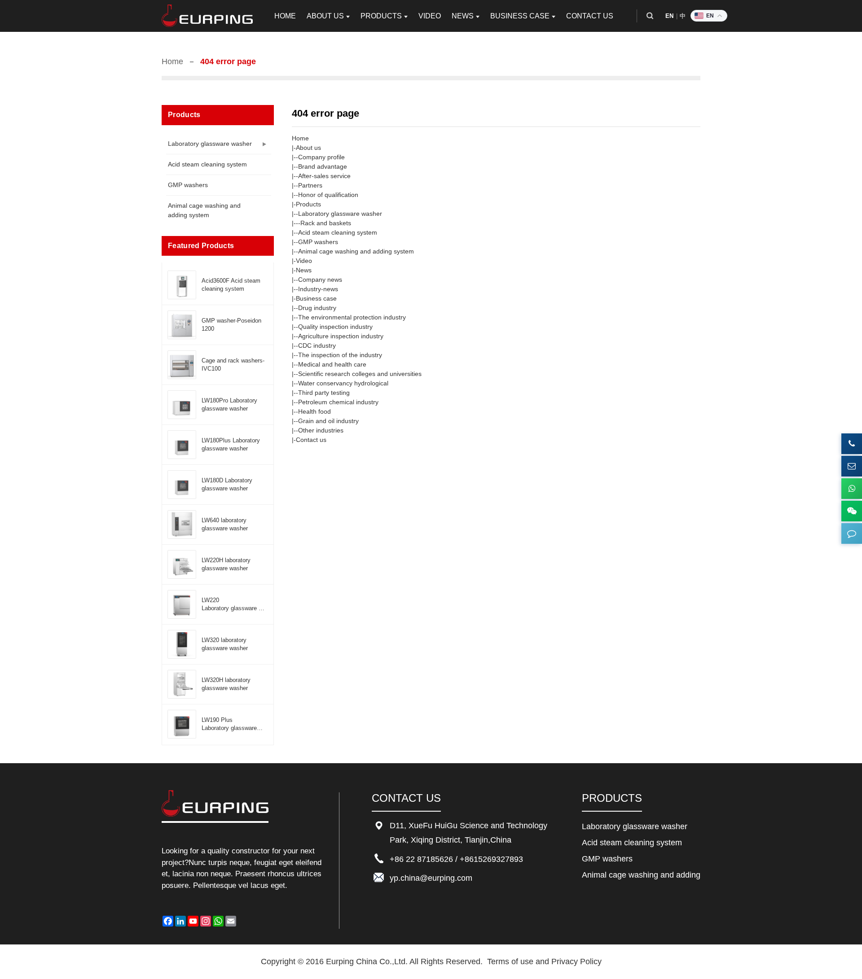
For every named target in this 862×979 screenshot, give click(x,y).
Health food (314, 411)
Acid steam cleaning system (207, 164)
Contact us (311, 439)
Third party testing (324, 392)
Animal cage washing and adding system (204, 210)
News (304, 270)
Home (172, 61)
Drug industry (317, 307)
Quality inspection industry (335, 326)
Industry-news (318, 289)
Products (308, 204)
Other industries (320, 430)
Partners (310, 185)
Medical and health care (332, 364)
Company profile (321, 157)
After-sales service (324, 175)
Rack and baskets (325, 223)
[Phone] (851, 443)
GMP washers (188, 184)
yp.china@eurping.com (431, 878)
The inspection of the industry (340, 354)
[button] (649, 15)
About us (308, 147)
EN (669, 16)
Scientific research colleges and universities (360, 373)
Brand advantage (322, 166)
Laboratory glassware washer (210, 143)
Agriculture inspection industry (340, 336)
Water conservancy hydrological (343, 383)
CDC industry (317, 345)
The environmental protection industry (352, 317)
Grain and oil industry (328, 420)
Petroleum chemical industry (338, 402)
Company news (320, 279)
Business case (316, 298)
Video (304, 260)
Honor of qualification (328, 194)
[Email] (851, 466)
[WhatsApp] (851, 488)
